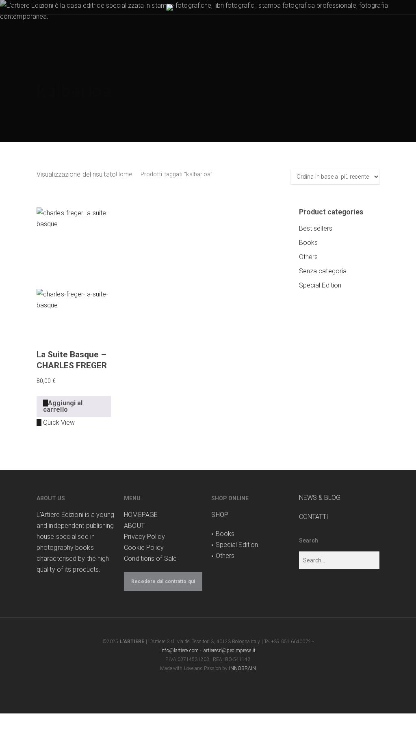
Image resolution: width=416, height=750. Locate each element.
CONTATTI (314, 517)
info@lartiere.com (179, 650)
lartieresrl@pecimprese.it (229, 650)
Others (308, 257)
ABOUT (134, 526)
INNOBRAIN (242, 668)
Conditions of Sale (150, 558)
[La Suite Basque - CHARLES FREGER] (74, 273)
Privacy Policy (144, 536)
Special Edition (320, 285)
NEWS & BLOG (319, 497)
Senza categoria (323, 271)
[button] (74, 406)
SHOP (219, 515)
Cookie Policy (144, 547)
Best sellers (315, 228)
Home (124, 174)
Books (308, 242)
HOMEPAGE (141, 515)
